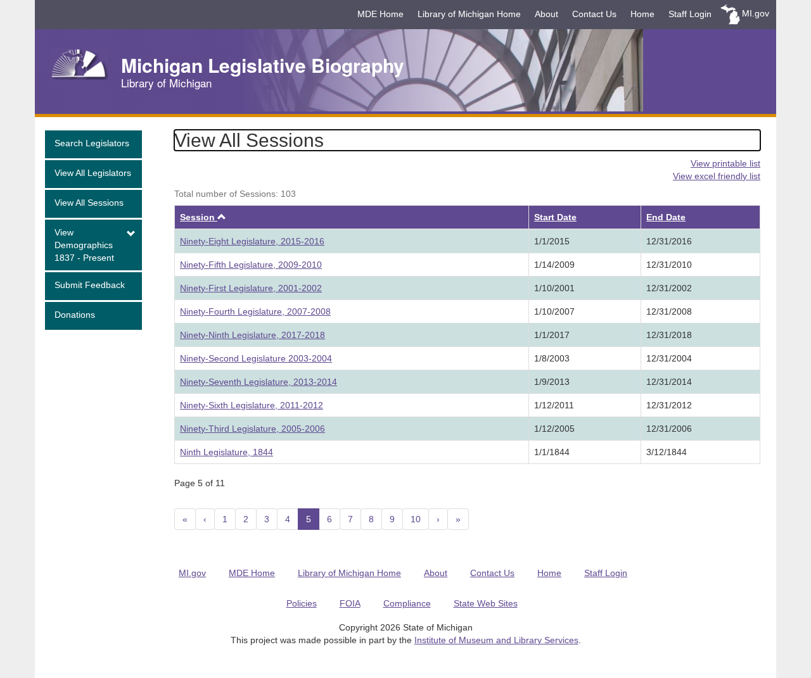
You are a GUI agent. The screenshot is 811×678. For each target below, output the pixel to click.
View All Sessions (89, 203)
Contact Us (594, 14)
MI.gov (755, 13)
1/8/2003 (552, 358)
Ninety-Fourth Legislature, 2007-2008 (255, 311)
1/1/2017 (552, 335)
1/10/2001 (554, 288)
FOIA (350, 603)
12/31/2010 (669, 265)
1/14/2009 (554, 265)
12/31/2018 (669, 335)
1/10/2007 (554, 311)
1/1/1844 (552, 452)
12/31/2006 (669, 429)
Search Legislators (91, 143)
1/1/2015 (552, 241)
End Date (666, 217)
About (546, 14)
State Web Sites (486, 603)
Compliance (407, 603)
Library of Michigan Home (469, 14)
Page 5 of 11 (199, 483)
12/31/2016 (669, 241)
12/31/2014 (669, 382)
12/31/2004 (669, 358)
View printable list (725, 163)
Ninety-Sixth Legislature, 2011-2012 (251, 405)
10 (416, 519)
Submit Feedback (89, 285)
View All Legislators (92, 173)
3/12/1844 (666, 452)
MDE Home (380, 14)
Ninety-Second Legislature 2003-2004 (256, 358)
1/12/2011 (554, 405)
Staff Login (690, 14)
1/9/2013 (552, 382)
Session (203, 217)
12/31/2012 (669, 405)
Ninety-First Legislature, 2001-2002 (251, 288)
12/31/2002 (669, 288)
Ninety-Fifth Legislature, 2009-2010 (251, 265)
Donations (74, 315)
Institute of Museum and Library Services (496, 640)
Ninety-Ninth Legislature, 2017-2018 (252, 335)
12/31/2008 (669, 311)
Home (642, 14)
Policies (301, 603)
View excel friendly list (716, 176)
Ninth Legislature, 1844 (226, 452)
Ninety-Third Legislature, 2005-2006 (252, 429)
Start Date (555, 217)
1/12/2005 (554, 429)
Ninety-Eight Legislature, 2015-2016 (252, 241)
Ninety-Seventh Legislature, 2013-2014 (258, 382)
